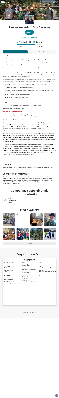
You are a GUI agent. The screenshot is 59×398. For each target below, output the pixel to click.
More (30, 243)
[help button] (56, 395)
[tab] (15, 51)
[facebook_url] (39, 275)
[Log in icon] (53, 2)
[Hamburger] (56, 2)
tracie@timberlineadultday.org (47, 268)
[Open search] (51, 2)
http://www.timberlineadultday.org (48, 271)
